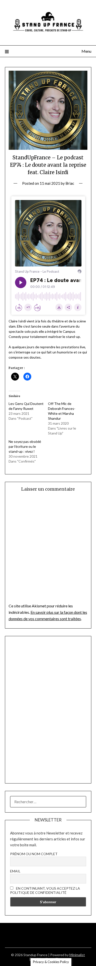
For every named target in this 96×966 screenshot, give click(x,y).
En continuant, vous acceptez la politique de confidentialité (45, 890)
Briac (69, 183)
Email (15, 871)
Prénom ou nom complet (34, 854)
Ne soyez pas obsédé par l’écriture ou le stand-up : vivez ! (25, 446)
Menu (86, 51)
